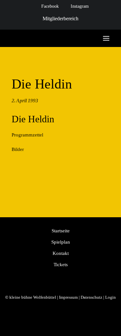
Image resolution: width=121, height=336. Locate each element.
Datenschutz (91, 297)
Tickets (61, 264)
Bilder (18, 149)
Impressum (68, 297)
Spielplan (60, 242)
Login (110, 297)
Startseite (61, 230)
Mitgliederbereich (60, 18)
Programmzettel (27, 134)
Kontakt (61, 253)
